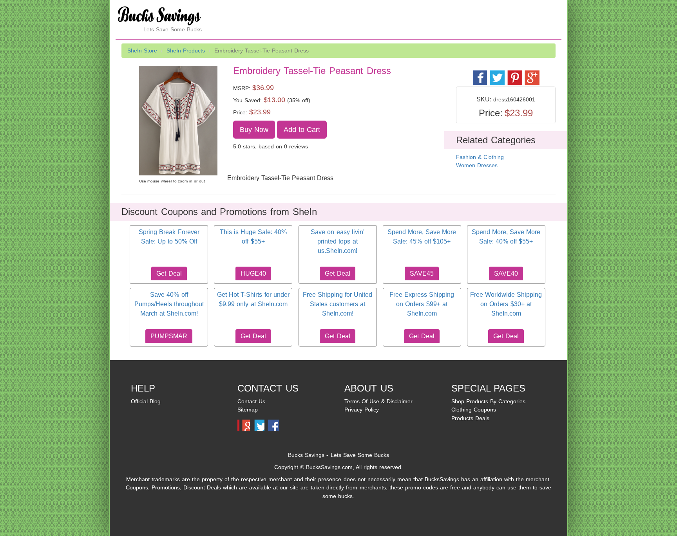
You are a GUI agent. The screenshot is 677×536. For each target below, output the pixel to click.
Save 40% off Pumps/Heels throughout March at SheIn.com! (169, 304)
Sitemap (247, 409)
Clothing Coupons (473, 409)
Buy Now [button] (254, 130)
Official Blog (146, 401)
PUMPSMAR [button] (168, 336)
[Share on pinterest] (514, 73)
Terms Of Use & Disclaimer (378, 401)
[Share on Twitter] (497, 73)
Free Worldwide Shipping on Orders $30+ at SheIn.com (506, 304)
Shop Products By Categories (488, 401)
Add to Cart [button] (302, 130)
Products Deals (470, 418)
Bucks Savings (306, 455)
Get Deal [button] (168, 273)
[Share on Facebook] (479, 73)
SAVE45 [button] (422, 273)
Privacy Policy (361, 409)
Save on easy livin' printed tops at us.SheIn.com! (337, 241)
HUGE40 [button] (253, 273)
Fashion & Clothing (480, 157)
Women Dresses (477, 165)
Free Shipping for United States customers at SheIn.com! (337, 304)
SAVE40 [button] (506, 273)
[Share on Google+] (531, 73)
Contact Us (251, 401)
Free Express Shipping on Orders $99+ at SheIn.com (421, 304)
